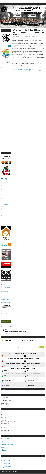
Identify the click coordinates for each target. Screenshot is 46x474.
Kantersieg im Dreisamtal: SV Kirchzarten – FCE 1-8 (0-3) (23, 69)
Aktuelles (33, 36)
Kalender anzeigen (4, 333)
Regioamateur (4, 449)
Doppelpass (3, 450)
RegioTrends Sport (4, 451)
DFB (2, 441)
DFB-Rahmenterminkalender (6, 443)
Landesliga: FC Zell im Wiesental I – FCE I (18, 331)
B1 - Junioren (38, 36)
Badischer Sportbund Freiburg (7, 446)
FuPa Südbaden (4, 447)
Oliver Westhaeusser (26, 36)
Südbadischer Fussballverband (7, 444)
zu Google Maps (4, 417)
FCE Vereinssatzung (6, 460)
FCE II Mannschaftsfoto (7, 467)
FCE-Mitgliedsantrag (6, 463)
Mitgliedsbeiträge (6, 464)
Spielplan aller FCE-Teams (6, 438)
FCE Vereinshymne (6, 459)
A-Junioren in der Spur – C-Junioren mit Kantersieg (34, 70)
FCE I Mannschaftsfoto (7, 466)
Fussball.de (3, 440)
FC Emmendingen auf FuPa (6, 392)
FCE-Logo (4, 461)
